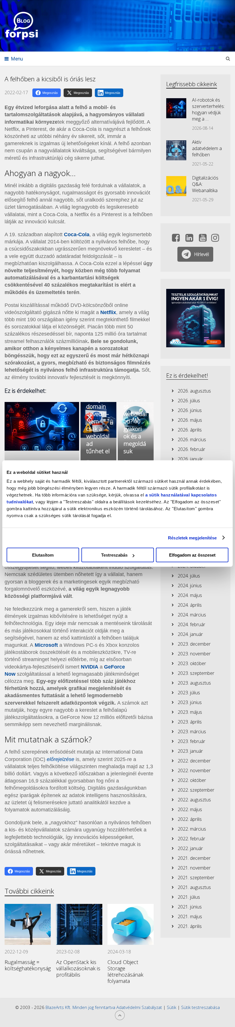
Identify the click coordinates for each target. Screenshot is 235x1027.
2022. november (194, 770)
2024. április (190, 605)
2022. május (190, 809)
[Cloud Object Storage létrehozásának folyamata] (130, 924)
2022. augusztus (194, 800)
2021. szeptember (196, 877)
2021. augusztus (194, 887)
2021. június (190, 907)
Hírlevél (201, 254)
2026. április (190, 430)
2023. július (189, 692)
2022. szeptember (196, 790)
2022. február (191, 838)
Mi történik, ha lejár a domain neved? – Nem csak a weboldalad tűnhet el (98, 417)
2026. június (190, 410)
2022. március (192, 829)
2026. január (190, 459)
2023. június (190, 702)
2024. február (191, 624)
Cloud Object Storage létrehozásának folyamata (125, 971)
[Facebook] (176, 239)
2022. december (194, 761)
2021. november (194, 868)
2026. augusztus (194, 391)
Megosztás (50, 92)
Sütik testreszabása (200, 1007)
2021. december (194, 858)
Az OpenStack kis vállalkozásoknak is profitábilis (78, 968)
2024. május (190, 595)
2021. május (190, 916)
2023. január (190, 751)
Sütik (171, 1007)
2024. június (190, 585)
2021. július (189, 897)
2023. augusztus (194, 683)
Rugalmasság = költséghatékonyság (28, 965)
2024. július (189, 576)
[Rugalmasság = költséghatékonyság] (28, 924)
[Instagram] (215, 239)
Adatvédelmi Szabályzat (139, 1007)
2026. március (192, 439)
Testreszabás (114, 555)
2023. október (192, 663)
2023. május (190, 712)
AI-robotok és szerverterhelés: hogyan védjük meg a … (208, 109)
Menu (17, 59)
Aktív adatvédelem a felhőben (207, 148)
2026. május (190, 420)
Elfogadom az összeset (192, 555)
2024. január (190, 634)
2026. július (189, 400)
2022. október (192, 780)
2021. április (190, 926)
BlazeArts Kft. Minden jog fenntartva (81, 1007)
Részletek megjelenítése (192, 537)
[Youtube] (203, 239)
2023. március (192, 731)
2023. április (190, 722)
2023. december (194, 644)
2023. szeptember (196, 673)
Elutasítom (43, 555)
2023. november (194, 654)
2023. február (191, 741)
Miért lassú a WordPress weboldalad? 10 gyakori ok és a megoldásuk (135, 417)
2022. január (190, 848)
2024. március (192, 615)
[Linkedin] (189, 239)
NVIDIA (89, 667)
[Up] (120, 1015)
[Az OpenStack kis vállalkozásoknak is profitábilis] (79, 924)
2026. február (191, 449)
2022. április (190, 819)
